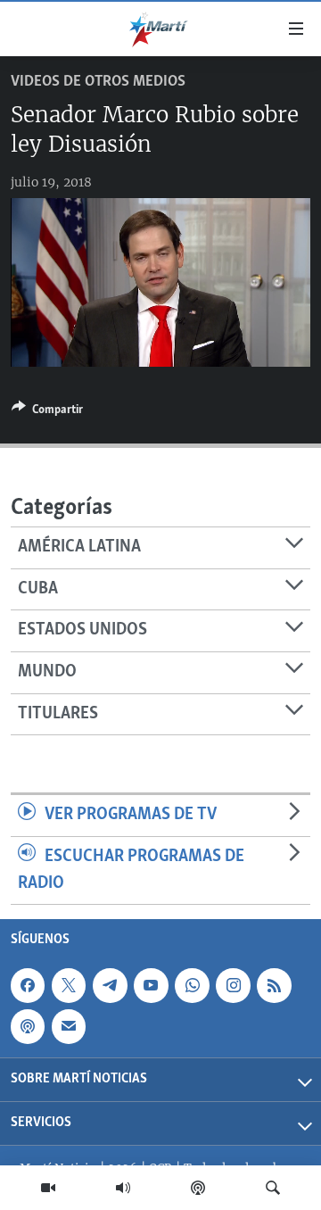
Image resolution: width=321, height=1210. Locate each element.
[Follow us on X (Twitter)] (69, 985)
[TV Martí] (48, 1187)
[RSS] (274, 985)
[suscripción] (69, 1027)
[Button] (47, 412)
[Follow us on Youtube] (151, 985)
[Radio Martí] (123, 1187)
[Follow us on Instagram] (233, 985)
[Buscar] (273, 1187)
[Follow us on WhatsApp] (192, 985)
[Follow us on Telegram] (110, 985)
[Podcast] (198, 1187)
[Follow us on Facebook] (28, 985)
